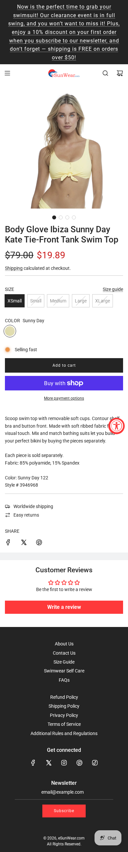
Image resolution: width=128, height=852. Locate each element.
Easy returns (26, 515)
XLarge (102, 300)
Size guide (113, 289)
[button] (54, 217)
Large (81, 300)
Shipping (14, 268)
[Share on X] (23, 543)
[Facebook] (33, 762)
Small (35, 300)
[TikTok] (95, 762)
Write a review (64, 607)
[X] (48, 762)
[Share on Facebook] (8, 543)
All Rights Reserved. (64, 844)
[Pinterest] (79, 762)
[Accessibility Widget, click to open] (116, 426)
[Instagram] (64, 762)
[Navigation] (7, 73)
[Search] (105, 73)
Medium (58, 300)
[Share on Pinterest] (39, 543)
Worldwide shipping (33, 506)
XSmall (15, 300)
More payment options (64, 398)
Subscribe (64, 811)
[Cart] (120, 73)
